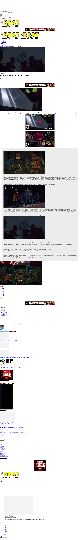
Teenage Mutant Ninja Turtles (5, 314)
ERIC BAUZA (3, 310)
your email (9, 17)
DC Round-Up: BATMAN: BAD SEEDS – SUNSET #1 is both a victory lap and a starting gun (13, 340)
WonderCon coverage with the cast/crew (55, 113)
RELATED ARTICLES (4, 331)
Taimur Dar (1, 329)
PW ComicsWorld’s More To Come (4, 455)
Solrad (1, 452)
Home (1, 46)
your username (10, 12)
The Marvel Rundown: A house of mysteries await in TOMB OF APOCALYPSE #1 (11, 427)
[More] (22, 81)
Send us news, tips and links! (7, 383)
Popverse (1, 450)
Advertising (3, 482)
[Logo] (10, 39)
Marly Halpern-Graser (4, 312)
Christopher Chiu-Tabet (3, 423)
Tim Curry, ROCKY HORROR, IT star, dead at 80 (7, 422)
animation (3, 306)
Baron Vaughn (3, 307)
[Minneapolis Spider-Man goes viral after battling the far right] (2, 436)
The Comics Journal (2, 453)
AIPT (1, 443)
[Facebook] (1, 81)
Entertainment (4, 46)
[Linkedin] (10, 81)
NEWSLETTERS (4, 45)
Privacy (1, 15)
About (2, 481)
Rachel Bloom (3, 313)
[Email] (16, 81)
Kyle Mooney (3, 311)
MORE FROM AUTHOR (12, 331)
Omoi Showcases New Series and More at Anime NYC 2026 (9, 368)
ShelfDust (1, 451)
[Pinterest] (7, 81)
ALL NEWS (3, 44)
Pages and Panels (2, 449)
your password (10, 13)
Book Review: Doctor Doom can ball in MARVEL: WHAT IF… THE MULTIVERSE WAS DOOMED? (13, 432)
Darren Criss (3, 309)
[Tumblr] (19, 81)
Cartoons (7, 46)
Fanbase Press (2, 446)
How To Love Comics (2, 448)
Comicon (1, 444)
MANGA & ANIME (4, 41)
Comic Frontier (3, 445)
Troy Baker (3, 315)
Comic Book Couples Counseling (4, 456)
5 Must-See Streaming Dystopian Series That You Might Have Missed (11, 324)
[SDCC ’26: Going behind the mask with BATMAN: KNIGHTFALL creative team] (4, 347)
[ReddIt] (13, 81)
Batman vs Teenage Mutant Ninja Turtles (7, 308)
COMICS (3, 40)
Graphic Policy (2, 447)
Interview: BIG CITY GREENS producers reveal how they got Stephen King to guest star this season (14, 357)
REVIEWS (3, 43)
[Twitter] (4, 81)
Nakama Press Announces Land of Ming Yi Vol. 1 (8, 367)
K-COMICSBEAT (4, 42)
